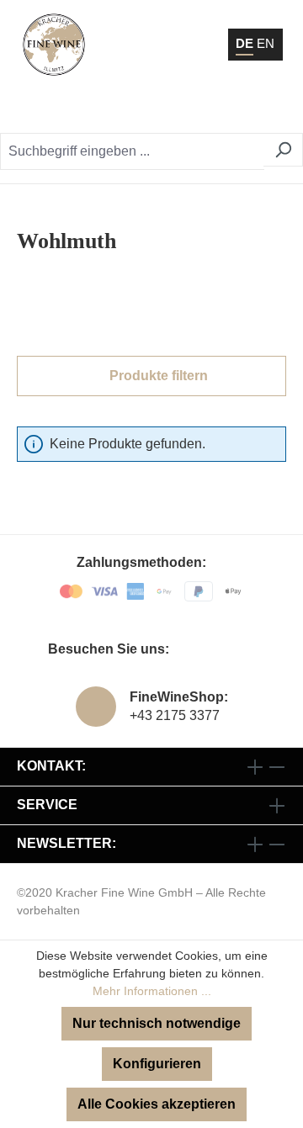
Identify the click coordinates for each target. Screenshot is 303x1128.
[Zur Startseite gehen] (54, 44)
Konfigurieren (157, 1064)
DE (244, 43)
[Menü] (268, 109)
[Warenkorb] (231, 109)
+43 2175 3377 (175, 715)
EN (265, 43)
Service (47, 804)
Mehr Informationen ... (152, 991)
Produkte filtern (157, 375)
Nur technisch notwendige (156, 1023)
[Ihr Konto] (188, 109)
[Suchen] (283, 150)
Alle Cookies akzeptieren (156, 1104)
